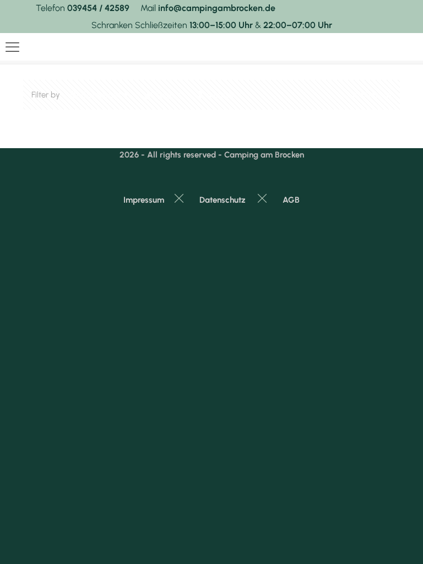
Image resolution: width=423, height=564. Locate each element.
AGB (291, 200)
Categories (101, 95)
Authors (219, 95)
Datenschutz (222, 200)
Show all (376, 95)
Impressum (143, 200)
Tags (164, 95)
